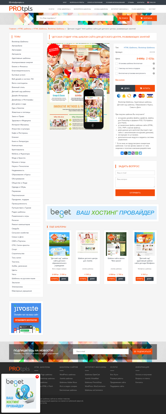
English (152, 2)
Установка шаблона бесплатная (130, 63)
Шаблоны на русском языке (23, 278)
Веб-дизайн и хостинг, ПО (23, 79)
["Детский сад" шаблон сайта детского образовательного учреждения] (59, 244)
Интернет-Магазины (20, 125)
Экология (16, 283)
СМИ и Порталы (19, 241)
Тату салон (16, 258)
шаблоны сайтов (49, 399)
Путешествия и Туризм (21, 208)
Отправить (135, 193)
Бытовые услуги (18, 75)
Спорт (14, 249)
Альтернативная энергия (22, 62)
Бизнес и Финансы (20, 66)
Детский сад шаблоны (21, 91)
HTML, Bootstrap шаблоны (44, 378)
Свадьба (15, 229)
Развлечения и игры (20, 216)
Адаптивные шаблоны (21, 58)
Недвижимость (18, 170)
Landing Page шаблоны (43, 375)
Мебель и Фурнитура (21, 154)
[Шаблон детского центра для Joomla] (88, 242)
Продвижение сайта (118, 382)
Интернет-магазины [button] (119, 9)
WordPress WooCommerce (95, 386)
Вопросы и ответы (77, 2)
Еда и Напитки (18, 108)
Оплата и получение (95, 2)
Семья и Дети (17, 237)
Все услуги (120, 80)
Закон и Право (18, 116)
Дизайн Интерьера (20, 96)
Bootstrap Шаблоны (20, 42)
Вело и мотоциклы (19, 83)
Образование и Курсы (21, 174)
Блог (65, 2)
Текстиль (15, 262)
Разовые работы (116, 378)
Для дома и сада (19, 104)
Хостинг (152, 9)
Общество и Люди (19, 183)
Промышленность (19, 204)
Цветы (14, 270)
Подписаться (143, 351)
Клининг (15, 137)
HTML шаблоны (24, 29)
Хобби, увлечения (19, 266)
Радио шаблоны (18, 212)
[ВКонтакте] (122, 153)
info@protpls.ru (17, 2)
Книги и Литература (20, 141)
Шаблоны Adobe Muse (68, 382)
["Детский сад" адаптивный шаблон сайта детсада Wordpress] (144, 244)
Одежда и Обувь (19, 187)
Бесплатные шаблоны (68, 390)
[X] (125, 153)
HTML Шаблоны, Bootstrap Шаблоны (48, 29)
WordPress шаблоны (82, 9)
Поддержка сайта (117, 386)
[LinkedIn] (129, 153)
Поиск (124, 18)
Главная (12, 29)
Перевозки (16, 191)
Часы (14, 274)
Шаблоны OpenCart (92, 375)
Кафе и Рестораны (20, 133)
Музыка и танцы (18, 162)
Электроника (17, 287)
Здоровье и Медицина (21, 120)
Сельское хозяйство (20, 233)
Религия (15, 220)
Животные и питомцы (21, 112)
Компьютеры (17, 145)
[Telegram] (140, 153)
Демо (126, 88)
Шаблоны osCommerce (94, 390)
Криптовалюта (18, 150)
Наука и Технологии (20, 166)
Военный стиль (18, 87)
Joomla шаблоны (101, 9)
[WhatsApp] (136, 153)
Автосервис (17, 50)
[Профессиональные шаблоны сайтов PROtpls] (24, 9)
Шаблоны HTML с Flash (43, 386)
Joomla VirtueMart (92, 378)
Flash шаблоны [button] (138, 9)
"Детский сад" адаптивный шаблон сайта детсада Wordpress (145, 260)
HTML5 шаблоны (40, 382)
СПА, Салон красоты (20, 245)
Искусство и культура (21, 129)
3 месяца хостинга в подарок (129, 68)
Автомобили (17, 46)
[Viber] (133, 153)
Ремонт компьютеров (21, 224)
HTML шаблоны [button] (63, 9)
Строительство (18, 253)
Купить (54, 279)
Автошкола (16, 54)
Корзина (147, 18)
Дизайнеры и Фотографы (22, 100)
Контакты (140, 2)
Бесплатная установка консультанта (132, 73)
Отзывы (131, 2)
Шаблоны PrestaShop (93, 382)
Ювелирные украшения (22, 291)
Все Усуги (114, 375)
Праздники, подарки (20, 199)
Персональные (18, 195)
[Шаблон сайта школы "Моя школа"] (116, 244)
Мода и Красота (18, 158)
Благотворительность (21, 71)
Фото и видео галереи (68, 386)
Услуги (51, 9)
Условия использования (115, 2)
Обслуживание (18, 179)
